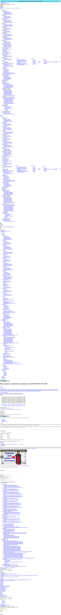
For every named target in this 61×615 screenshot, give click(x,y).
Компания (1, 581)
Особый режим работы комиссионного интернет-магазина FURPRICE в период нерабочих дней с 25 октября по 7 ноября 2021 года (19, 575)
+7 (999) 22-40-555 (3, 2)
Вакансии (1, 584)
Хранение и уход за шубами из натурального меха (7, 580)
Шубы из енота (6, 241)
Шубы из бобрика (6, 267)
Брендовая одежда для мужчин (9, 347)
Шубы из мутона (11, 389)
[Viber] (5, 380)
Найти (1, 611)
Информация (2, 587)
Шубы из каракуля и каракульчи (8, 276)
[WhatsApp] (6, 380)
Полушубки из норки (3, 393)
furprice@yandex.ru (27, 465)
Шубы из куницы (6, 259)
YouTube (3, 601)
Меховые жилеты (6, 305)
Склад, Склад (2, 442)
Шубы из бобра (6, 263)
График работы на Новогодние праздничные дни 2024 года (8, 573)
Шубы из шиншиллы (5, 390)
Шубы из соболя (6, 255)
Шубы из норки (6, 236)
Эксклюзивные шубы (46, 390)
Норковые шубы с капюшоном (18, 393)
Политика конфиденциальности (4, 585)
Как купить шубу (2, 588)
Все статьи (1, 578)
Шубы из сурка (6, 293)
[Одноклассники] (1, 380)
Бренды (1, 594)
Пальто (5, 297)
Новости (1, 582)
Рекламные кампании (3, 595)
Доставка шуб (2, 591)
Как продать (5, 359)
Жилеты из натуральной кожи (39, 390)
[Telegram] (8, 380)
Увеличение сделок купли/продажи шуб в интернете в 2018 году (9, 576)
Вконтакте (3, 600)
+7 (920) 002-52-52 (5, 3)
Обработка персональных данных (5, 586)
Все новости (2, 572)
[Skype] (7, 380)
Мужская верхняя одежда (7, 314)
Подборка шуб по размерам (7, 328)
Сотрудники (2, 583)
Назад (4, 235)
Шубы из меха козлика (52, 389)
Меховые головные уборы (7, 355)
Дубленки (5, 251)
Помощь (1, 592)
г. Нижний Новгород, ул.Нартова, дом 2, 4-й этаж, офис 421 (8, 444)
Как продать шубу (2, 589)
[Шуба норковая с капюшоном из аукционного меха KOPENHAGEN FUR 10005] (13, 404)
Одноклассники (4, 602)
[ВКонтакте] (0, 380)
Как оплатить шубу (3, 590)
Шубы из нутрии (10, 390)
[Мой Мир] (3, 380)
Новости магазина (4, 597)
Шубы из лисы (6, 272)
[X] (4, 380)
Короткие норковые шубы (10, 393)
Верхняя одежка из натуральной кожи (9, 301)
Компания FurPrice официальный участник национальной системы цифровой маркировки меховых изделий (15, 579)
